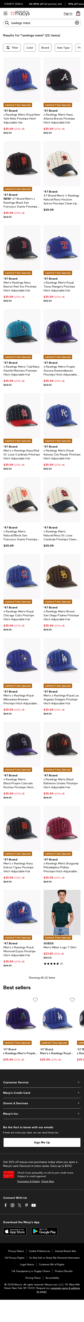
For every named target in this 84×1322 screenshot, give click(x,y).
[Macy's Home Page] (19, 13)
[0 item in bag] (78, 13)
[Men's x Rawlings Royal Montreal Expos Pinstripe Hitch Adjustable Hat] (22, 912)
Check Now (47, 1181)
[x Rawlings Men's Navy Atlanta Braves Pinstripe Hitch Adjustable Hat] (62, 79)
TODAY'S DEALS (13, 4)
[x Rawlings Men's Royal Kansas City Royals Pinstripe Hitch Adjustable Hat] (62, 416)
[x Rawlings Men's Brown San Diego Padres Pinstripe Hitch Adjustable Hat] (62, 576)
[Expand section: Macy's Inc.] (42, 1114)
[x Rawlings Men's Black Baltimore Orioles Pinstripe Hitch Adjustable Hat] (62, 744)
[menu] (5, 13)
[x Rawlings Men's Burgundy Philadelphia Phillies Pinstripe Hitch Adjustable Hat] (62, 828)
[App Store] (15, 1231)
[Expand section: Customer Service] (42, 1082)
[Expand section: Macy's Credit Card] (42, 1093)
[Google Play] (44, 1231)
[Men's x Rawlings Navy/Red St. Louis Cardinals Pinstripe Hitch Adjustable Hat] (22, 416)
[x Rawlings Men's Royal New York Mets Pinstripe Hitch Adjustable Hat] (22, 79)
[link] (22, 122)
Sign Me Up (42, 1142)
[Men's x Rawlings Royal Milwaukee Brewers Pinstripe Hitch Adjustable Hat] (22, 660)
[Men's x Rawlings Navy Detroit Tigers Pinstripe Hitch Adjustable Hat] (22, 828)
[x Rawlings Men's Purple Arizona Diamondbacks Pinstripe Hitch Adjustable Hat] (62, 331)
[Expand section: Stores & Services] (42, 1103)
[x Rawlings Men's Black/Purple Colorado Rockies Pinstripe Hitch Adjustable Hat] (22, 744)
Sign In (68, 13)
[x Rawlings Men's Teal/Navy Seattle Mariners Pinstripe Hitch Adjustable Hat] (22, 331)
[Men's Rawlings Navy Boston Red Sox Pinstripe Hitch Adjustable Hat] (22, 247)
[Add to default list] (35, 1000)
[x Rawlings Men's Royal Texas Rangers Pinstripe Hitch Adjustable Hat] (62, 247)
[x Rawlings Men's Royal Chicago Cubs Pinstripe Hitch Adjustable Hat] (22, 576)
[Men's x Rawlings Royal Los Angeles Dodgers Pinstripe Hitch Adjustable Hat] (62, 660)
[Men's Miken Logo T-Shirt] (62, 912)
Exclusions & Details (28, 1181)
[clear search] (77, 22)
